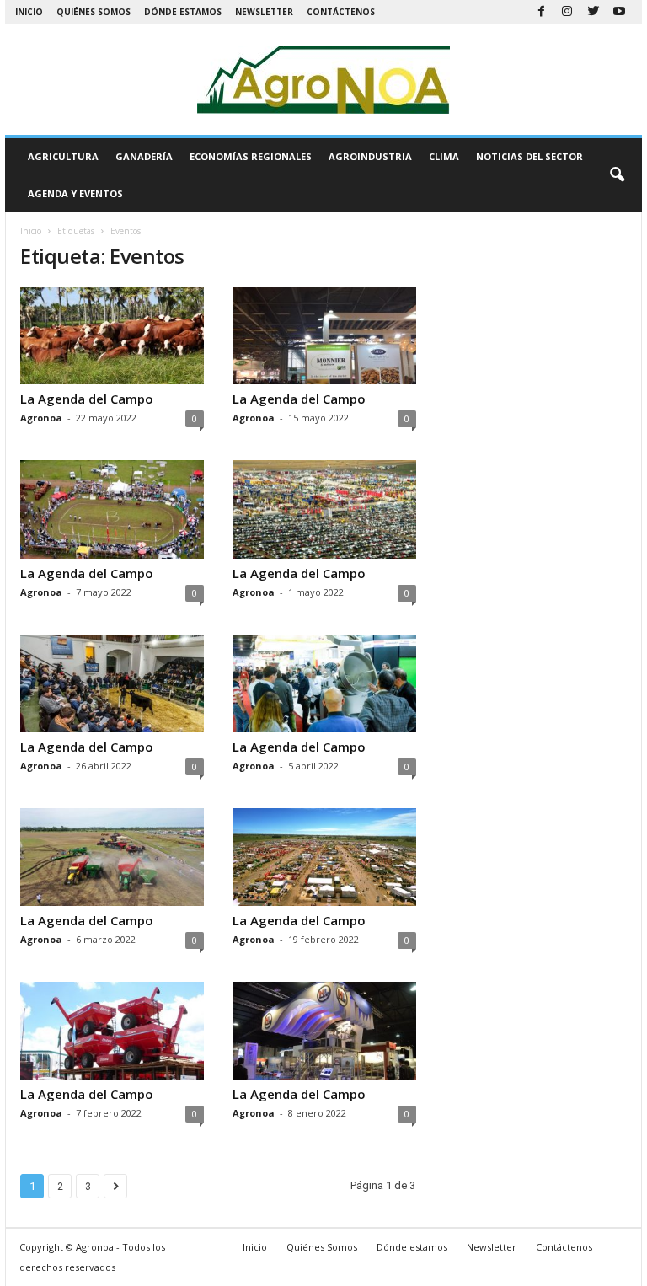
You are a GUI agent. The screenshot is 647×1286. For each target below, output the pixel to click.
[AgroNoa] (323, 79)
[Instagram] (567, 12)
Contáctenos (341, 12)
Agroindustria (370, 156)
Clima (444, 156)
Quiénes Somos (93, 12)
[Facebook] (541, 12)
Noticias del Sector (529, 156)
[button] (616, 175)
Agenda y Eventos (75, 193)
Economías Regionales (251, 156)
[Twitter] (593, 12)
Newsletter (264, 12)
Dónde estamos (183, 12)
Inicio (29, 12)
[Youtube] (619, 12)
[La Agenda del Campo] (112, 335)
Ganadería (144, 156)
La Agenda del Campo (86, 398)
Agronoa (41, 417)
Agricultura (63, 156)
